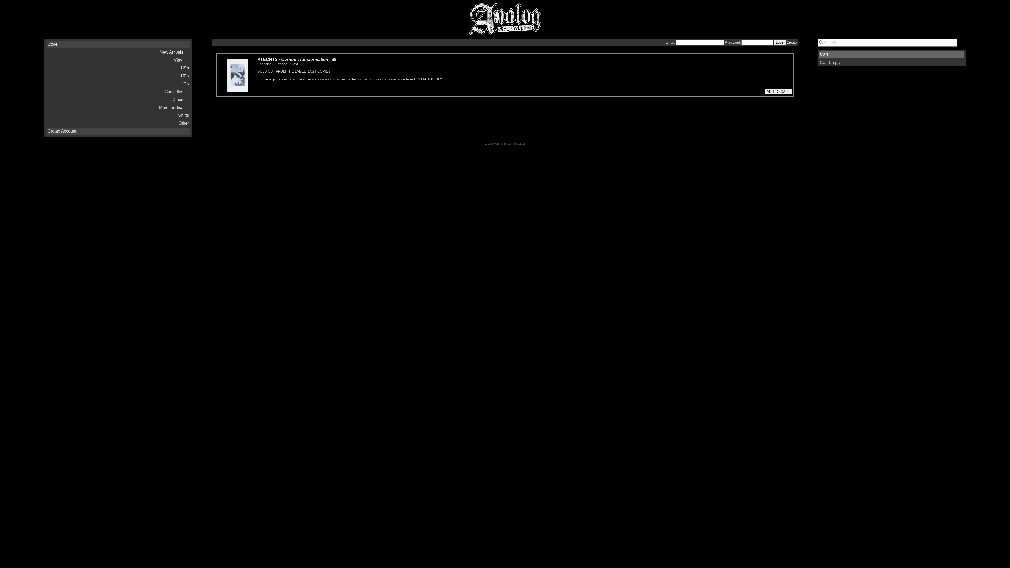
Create (792, 42)
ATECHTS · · (296, 59)
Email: (670, 42)
